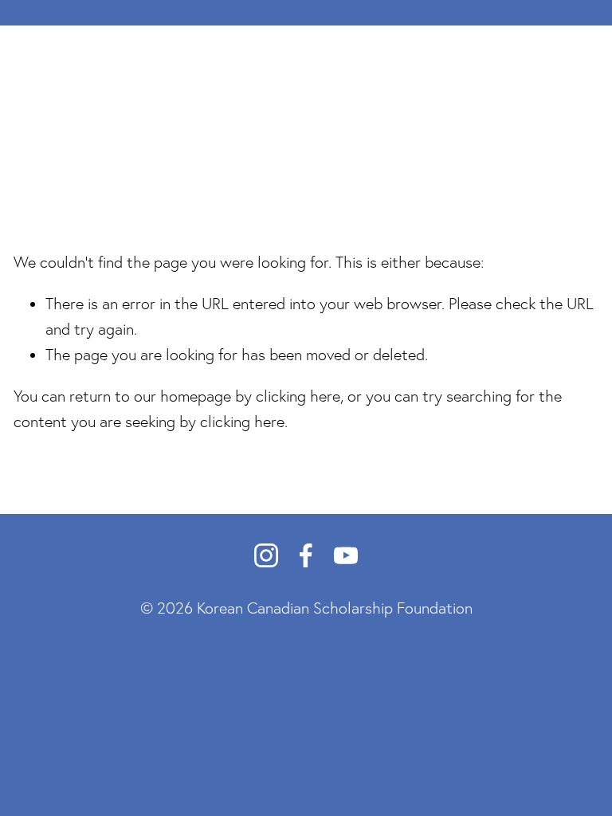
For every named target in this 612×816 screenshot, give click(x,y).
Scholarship (149, 118)
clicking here (298, 396)
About (82, 118)
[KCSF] (266, 555)
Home (31, 118)
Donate (550, 118)
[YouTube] (346, 555)
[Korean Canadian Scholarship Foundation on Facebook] (306, 555)
